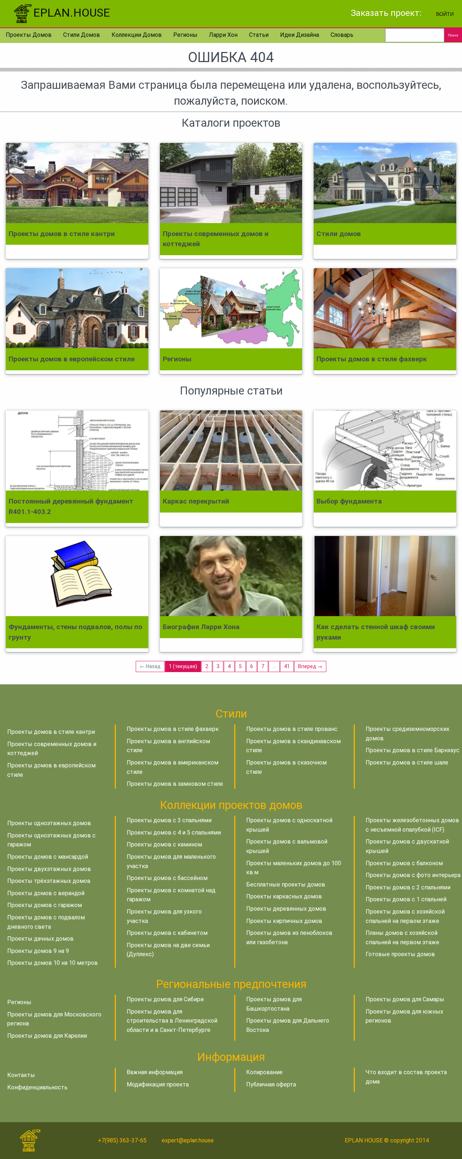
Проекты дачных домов (40, 938)
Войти (445, 13)
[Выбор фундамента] (385, 450)
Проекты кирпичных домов (284, 921)
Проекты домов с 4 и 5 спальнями (174, 832)
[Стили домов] (385, 183)
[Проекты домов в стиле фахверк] (385, 308)
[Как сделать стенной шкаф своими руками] (385, 576)
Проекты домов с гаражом (44, 905)
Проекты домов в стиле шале (407, 762)
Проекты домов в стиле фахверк (173, 729)
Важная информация (155, 1072)
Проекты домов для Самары (405, 999)
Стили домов (81, 34)
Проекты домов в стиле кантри (51, 731)
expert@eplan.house (188, 1140)
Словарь (342, 34)
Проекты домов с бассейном (167, 878)
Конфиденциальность (37, 1087)
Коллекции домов (137, 34)
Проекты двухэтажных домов (49, 869)
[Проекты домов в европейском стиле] (77, 308)
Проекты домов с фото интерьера (413, 875)
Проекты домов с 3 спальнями (169, 820)
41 (287, 666)
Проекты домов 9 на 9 (38, 950)
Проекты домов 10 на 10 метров (52, 962)
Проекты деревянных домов (286, 908)
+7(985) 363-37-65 (122, 1140)
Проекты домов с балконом (404, 863)
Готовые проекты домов (400, 954)
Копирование (264, 1072)
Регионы (185, 34)
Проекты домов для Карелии (47, 1035)
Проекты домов (29, 34)
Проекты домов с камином (164, 844)
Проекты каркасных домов (284, 896)
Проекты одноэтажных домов (49, 823)
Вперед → (310, 666)
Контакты (21, 1075)
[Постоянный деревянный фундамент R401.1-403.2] (77, 450)
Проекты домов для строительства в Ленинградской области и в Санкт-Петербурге (172, 1020)
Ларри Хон (223, 34)
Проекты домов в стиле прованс (291, 729)
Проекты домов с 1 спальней (406, 899)
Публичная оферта (271, 1084)
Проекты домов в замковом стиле (175, 783)
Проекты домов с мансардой (47, 856)
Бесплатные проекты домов (285, 884)
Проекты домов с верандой (45, 893)
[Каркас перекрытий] (231, 450)
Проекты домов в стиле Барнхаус (412, 750)
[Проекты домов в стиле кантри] (77, 183)
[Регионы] (231, 308)
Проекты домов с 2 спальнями (408, 887)
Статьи (259, 34)
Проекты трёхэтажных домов (49, 880)
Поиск (453, 35)
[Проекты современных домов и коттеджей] (231, 183)
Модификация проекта (158, 1084)
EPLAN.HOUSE (71, 12)
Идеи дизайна (299, 34)
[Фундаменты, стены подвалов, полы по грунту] (77, 576)
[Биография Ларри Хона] (231, 576)
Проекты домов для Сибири (165, 999)
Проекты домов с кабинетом (167, 932)
